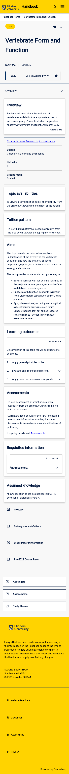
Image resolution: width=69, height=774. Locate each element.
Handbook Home (11, 17)
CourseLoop (60, 769)
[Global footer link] (18, 628)
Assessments (38, 433)
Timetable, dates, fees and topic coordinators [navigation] (31, 141)
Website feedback (20, 700)
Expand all (55, 341)
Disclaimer (16, 717)
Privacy (15, 752)
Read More (56, 130)
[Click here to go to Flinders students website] (10, 8)
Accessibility (17, 734)
